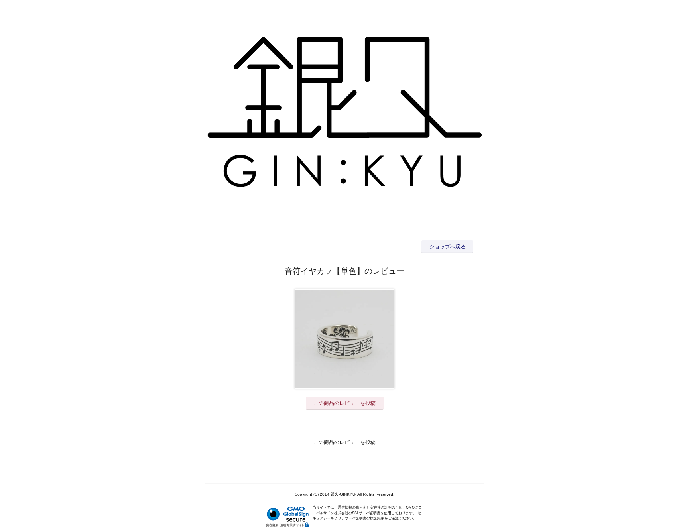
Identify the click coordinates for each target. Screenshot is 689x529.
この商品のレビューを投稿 (344, 403)
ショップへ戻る (447, 247)
